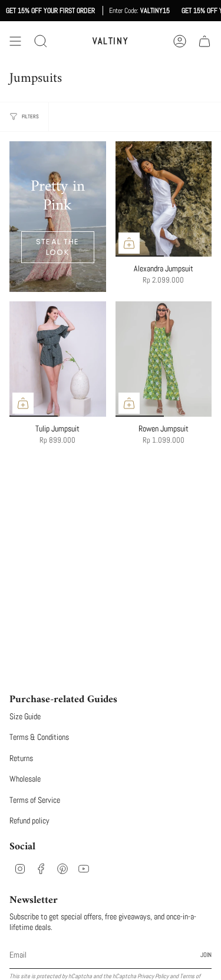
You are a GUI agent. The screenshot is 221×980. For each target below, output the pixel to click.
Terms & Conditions (39, 737)
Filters (30, 116)
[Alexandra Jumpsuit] (164, 199)
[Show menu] (15, 41)
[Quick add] (129, 243)
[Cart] (204, 41)
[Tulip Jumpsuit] (57, 359)
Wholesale (25, 778)
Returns (21, 758)
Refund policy (29, 820)
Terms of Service (34, 800)
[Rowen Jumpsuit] (164, 359)
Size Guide (25, 716)
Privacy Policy (153, 976)
